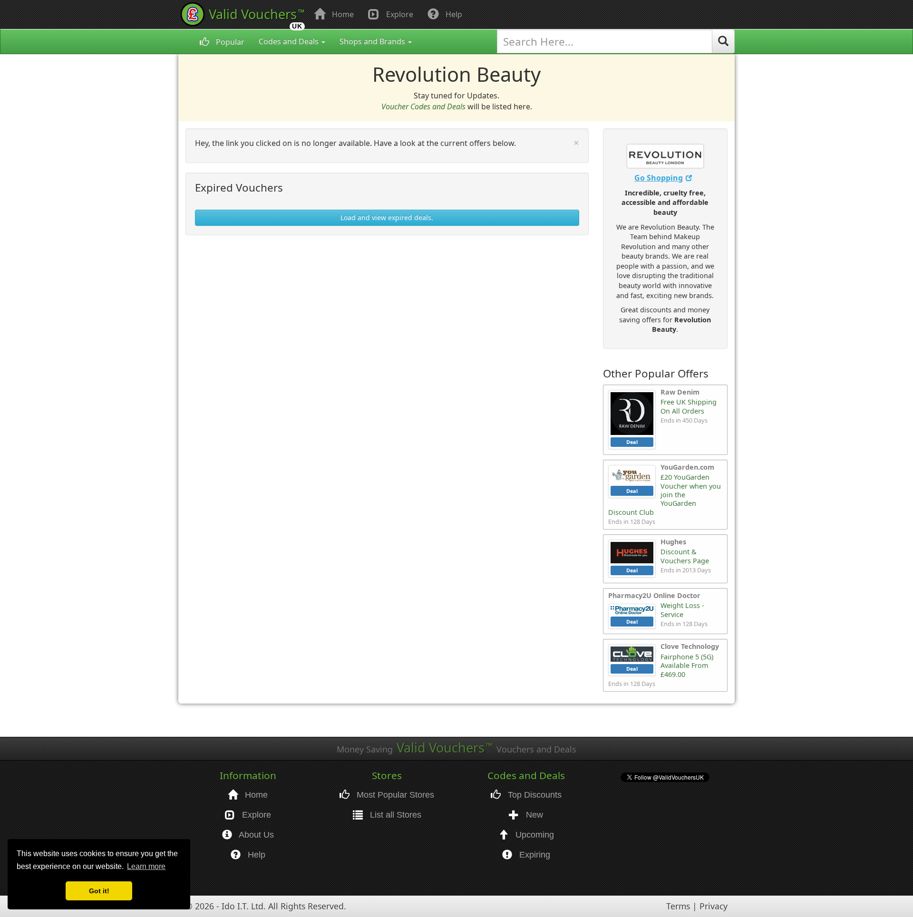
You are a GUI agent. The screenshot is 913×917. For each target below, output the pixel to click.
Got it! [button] (99, 891)
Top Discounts (533, 795)
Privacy (713, 906)
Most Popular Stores (394, 795)
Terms (678, 906)
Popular (229, 42)
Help (453, 14)
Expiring (533, 854)
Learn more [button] (146, 866)
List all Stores (394, 815)
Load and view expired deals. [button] (386, 217)
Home (342, 14)
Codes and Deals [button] (290, 41)
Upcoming (533, 835)
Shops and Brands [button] (373, 41)
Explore (398, 14)
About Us (255, 835)
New (533, 815)
